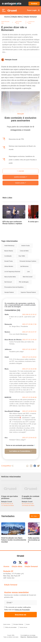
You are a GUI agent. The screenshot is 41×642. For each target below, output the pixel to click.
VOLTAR (21, 171)
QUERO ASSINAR (20, 177)
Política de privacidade (11, 627)
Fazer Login (32, 10)
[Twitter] (20, 563)
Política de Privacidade (22, 609)
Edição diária (17, 17)
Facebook (34, 466)
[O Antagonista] (11, 3)
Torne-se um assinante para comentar (20, 445)
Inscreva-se (20, 615)
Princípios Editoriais (18, 624)
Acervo (7, 17)
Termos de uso (23, 627)
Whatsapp (27, 466)
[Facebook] (14, 563)
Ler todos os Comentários (19, 451)
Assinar (34, 3)
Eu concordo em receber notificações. (18, 607)
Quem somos (6, 624)
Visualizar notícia (9, 206)
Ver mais (34, 516)
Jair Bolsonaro (32, 80)
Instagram (31, 466)
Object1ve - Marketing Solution (29, 637)
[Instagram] (26, 563)
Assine (28, 624)
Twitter (38, 466)
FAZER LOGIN (20, 183)
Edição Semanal (30, 17)
